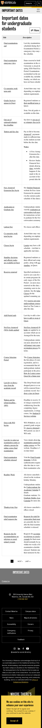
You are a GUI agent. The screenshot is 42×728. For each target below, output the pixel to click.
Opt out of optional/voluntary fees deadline (10, 122)
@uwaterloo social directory (21, 652)
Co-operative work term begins (11, 234)
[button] (30, 3)
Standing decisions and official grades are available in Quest (12, 260)
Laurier (26, 245)
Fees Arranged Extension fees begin (11, 189)
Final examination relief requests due (10, 517)
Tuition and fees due (11, 131)
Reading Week (9, 474)
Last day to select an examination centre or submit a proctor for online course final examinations (12, 445)
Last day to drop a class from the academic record (10, 385)
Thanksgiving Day (11, 507)
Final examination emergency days (10, 61)
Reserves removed (10, 272)
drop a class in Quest (31, 393)
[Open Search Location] (39, 3)
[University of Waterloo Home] (8, 3)
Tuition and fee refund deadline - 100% (10, 403)
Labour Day (8, 227)
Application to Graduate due (9, 208)
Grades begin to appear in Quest (10, 101)
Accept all (14, 721)
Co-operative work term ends (11, 89)
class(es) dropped (32, 428)
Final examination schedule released (10, 458)
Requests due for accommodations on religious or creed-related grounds (11, 537)
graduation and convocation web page (32, 210)
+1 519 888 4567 (22, 599)
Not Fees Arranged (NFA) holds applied (11, 328)
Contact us (6, 581)
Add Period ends (10, 315)
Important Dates (21, 572)
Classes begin (9, 245)
